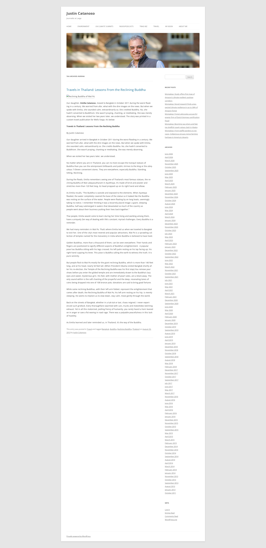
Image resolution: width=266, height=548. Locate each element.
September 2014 (171, 456)
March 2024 (169, 217)
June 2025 (169, 174)
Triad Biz (143, 26)
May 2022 (169, 263)
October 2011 (170, 493)
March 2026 (169, 160)
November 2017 (171, 373)
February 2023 (171, 243)
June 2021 (169, 283)
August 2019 (170, 333)
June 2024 (169, 207)
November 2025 (171, 164)
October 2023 (170, 230)
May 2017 (169, 390)
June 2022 (169, 260)
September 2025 (171, 170)
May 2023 (169, 237)
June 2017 (169, 386)
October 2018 (170, 353)
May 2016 (169, 406)
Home (68, 26)
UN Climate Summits (104, 26)
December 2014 (171, 446)
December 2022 (171, 250)
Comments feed (171, 516)
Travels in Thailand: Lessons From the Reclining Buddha (106, 90)
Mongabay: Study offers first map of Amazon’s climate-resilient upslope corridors (180, 97)
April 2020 (169, 313)
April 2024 (169, 213)
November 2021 (171, 270)
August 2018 (170, 360)
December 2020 (171, 300)
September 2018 (171, 356)
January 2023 (170, 247)
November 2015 (171, 423)
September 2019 (171, 330)
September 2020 (171, 303)
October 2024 (170, 200)
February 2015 (171, 443)
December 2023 (171, 223)
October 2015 (170, 426)
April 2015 (169, 436)
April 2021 (169, 290)
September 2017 (171, 380)
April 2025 (169, 180)
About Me (183, 26)
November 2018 (171, 350)
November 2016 (171, 396)
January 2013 (170, 489)
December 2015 (171, 420)
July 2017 (168, 383)
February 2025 (171, 187)
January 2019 (170, 343)
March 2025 (169, 184)
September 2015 (171, 430)
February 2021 (171, 297)
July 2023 (168, 233)
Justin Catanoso (80, 13)
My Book (169, 26)
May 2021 (169, 287)
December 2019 (171, 323)
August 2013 (170, 486)
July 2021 (168, 280)
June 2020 (169, 307)
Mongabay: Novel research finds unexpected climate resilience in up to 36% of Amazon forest (181, 107)
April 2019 (169, 340)
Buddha (113, 329)
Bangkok (105, 329)
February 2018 (171, 366)
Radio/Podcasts (126, 26)
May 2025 (169, 177)
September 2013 (171, 483)
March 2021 (169, 293)
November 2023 (171, 227)
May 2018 (169, 363)
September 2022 (171, 257)
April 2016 (169, 410)
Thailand (136, 329)
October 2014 (170, 453)
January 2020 (170, 320)
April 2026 (169, 157)
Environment (83, 26)
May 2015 (169, 433)
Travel (156, 26)
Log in (167, 509)
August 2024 (170, 204)
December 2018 (171, 346)
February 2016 (171, 413)
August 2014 (170, 460)
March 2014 (169, 466)
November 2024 (171, 197)
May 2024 (169, 210)
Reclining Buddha (124, 329)
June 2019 (169, 337)
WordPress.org (171, 519)
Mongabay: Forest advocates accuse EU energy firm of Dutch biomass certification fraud (182, 117)
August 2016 (170, 400)
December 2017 (171, 370)
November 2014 (171, 450)
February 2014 (171, 469)
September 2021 (171, 277)
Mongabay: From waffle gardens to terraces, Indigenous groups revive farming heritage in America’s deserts (181, 134)
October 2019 (170, 327)
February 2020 (171, 317)
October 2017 (170, 376)
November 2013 (171, 476)
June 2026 (169, 154)
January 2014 (170, 473)
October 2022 (170, 253)
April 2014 (169, 463)
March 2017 (169, 393)
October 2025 (170, 167)
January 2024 (170, 220)
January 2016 (170, 416)
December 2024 (171, 194)
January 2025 (170, 190)
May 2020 (169, 310)
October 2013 (170, 479)
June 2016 (169, 403)
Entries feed (170, 513)
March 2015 (169, 440)
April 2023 (169, 240)
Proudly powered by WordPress (78, 536)
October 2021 (170, 273)
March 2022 (169, 267)
